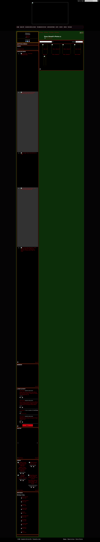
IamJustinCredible (24, 523)
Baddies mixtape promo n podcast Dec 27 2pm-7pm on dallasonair (22, 469)
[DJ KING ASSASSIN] (35, 371)
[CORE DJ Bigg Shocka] (18, 371)
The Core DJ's (29, 539)
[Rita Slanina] (18, 379)
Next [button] (37, 443)
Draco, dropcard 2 (55, 54)
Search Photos (52, 41)
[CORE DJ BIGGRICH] (28, 371)
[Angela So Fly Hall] (18, 498)
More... (27, 425)
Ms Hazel (22, 531)
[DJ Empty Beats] (32, 371)
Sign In (82, 0)
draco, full (45, 54)
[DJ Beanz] (22, 371)
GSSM (24, 472)
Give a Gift (24, 501)
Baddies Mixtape (33, 464)
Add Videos (20, 490)
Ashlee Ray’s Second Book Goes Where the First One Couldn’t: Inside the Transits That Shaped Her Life (28, 393)
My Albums (57, 32)
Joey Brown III (23, 527)
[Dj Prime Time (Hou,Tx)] (22, 382)
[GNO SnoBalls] (18, 521)
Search (98, 1)
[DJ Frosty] (22, 368)
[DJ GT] (28, 375)
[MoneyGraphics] (32, 379)
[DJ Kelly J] (18, 368)
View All (36, 362)
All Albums (46, 32)
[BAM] (28, 382)
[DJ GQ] (32, 382)
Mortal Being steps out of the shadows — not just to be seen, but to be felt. (32, 482)
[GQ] (22, 375)
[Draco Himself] (41, 39)
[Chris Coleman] (28, 368)
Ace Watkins (22, 410)
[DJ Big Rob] (18, 382)
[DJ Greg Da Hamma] (18, 502)
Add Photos (20, 457)
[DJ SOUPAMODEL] (25, 382)
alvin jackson (22, 390)
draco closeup (77, 54)
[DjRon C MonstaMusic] (28, 379)
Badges (64, 539)
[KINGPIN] (22, 379)
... (44, 66)
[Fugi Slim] (25, 368)
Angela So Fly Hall (24, 496)
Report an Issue (71, 539)
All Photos (41, 32)
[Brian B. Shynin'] (25, 375)
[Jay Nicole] (25, 379)
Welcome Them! (23, 413)
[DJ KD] (25, 371)
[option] (27, 443)
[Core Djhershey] (35, 382)
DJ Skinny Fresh (24, 508)
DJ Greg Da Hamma (25, 500)
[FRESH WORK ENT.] (18, 517)
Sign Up (79, 0)
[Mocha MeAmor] (35, 375)
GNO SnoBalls (23, 519)
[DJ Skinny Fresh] (18, 510)
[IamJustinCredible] (18, 525)
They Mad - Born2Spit (22, 478)
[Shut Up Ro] (35, 379)
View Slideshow (49, 38)
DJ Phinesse (23, 504)
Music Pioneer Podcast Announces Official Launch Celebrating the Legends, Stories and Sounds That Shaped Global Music (29, 403)
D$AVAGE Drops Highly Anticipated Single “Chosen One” (29, 418)
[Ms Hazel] (18, 533)
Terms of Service (79, 539)
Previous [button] (18, 443)
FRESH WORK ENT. (25, 515)
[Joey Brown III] (18, 529)
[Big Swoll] (32, 368)
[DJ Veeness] (35, 368)
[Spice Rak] (18, 375)
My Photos (51, 32)
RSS (17, 362)
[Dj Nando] (32, 375)
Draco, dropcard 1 (66, 54)
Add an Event (21, 49)
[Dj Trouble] (18, 514)
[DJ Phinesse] (18, 506)
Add (82, 32)
